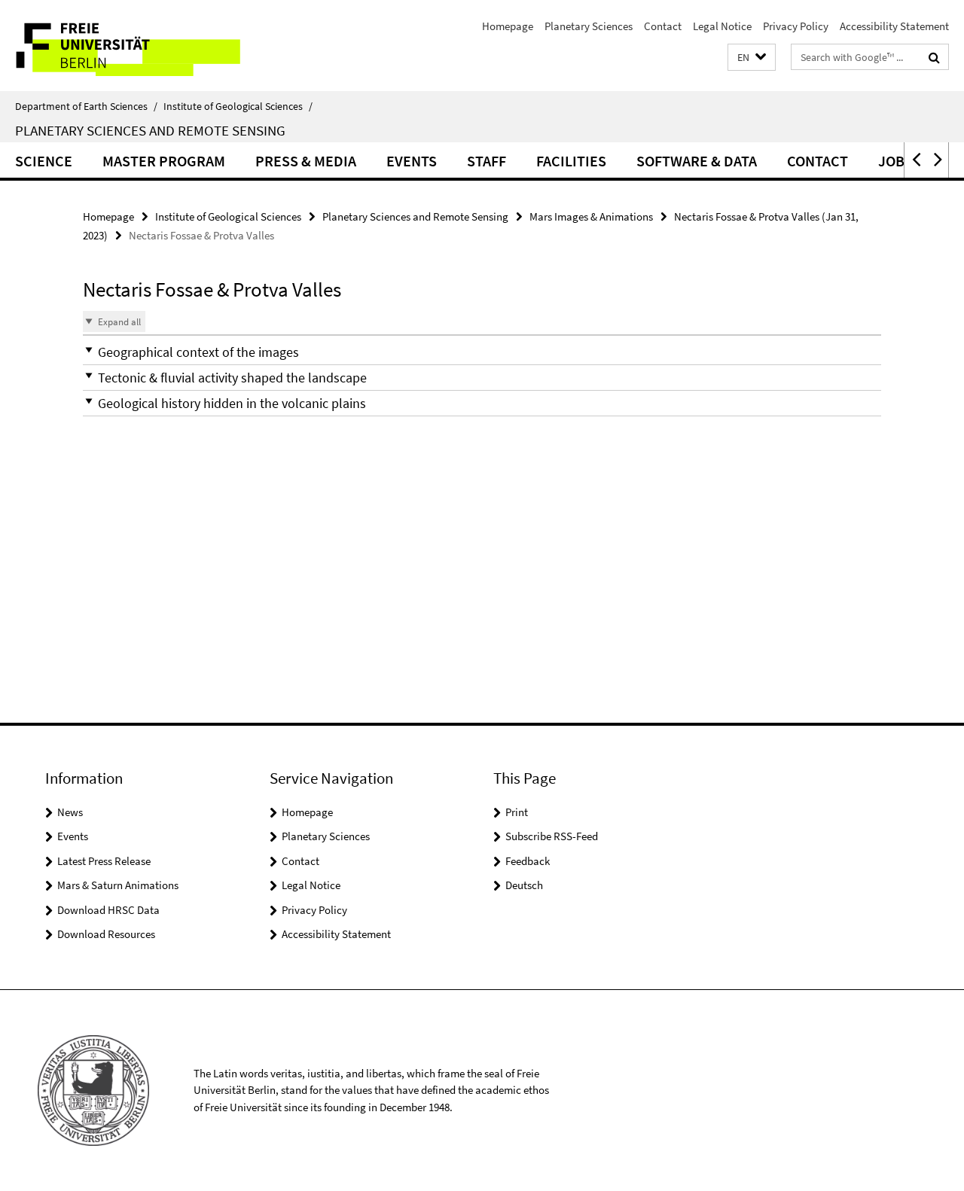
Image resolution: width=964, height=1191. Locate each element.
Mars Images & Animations (591, 216)
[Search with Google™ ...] (934, 57)
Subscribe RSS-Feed (551, 836)
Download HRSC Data (108, 910)
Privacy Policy (795, 26)
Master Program (163, 160)
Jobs (895, 160)
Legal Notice (722, 26)
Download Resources (106, 934)
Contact (663, 26)
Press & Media (305, 160)
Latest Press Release (104, 861)
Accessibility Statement (894, 26)
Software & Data (696, 160)
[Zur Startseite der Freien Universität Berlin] (126, 45)
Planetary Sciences (589, 26)
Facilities (571, 160)
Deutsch (524, 885)
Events (411, 160)
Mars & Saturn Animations (117, 885)
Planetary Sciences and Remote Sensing (150, 130)
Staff (486, 160)
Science (43, 160)
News (70, 812)
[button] (752, 58)
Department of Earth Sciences (86, 106)
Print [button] (516, 812)
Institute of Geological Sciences (238, 106)
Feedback (527, 861)
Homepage (507, 26)
